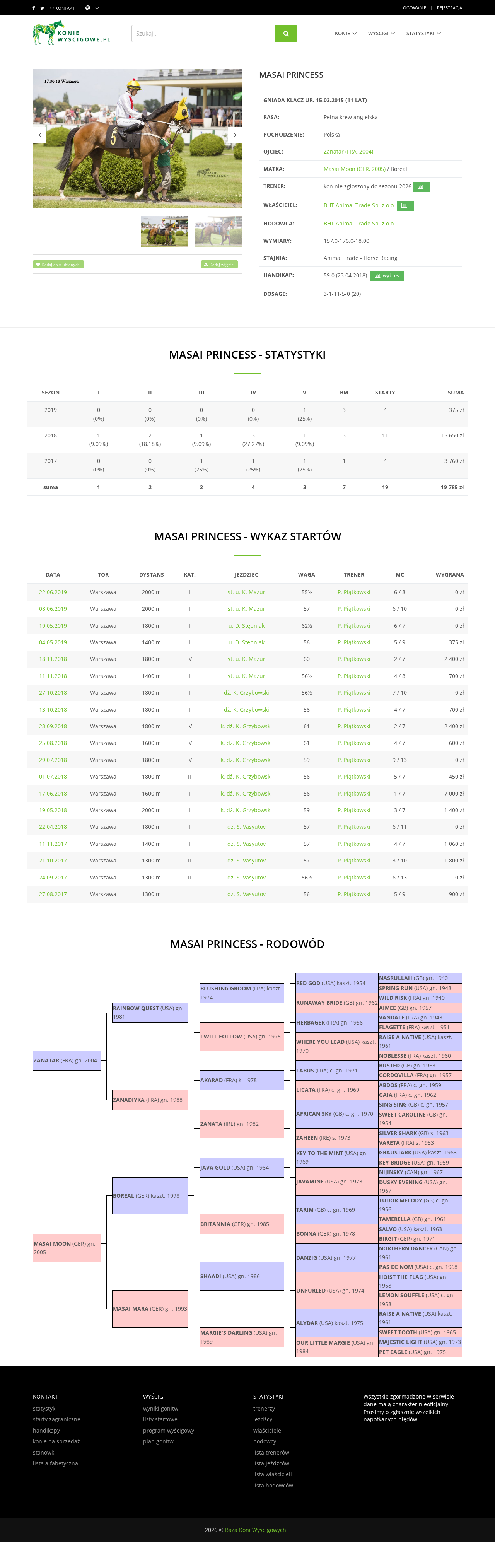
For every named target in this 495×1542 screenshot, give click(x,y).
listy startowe (160, 1419)
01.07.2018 (53, 776)
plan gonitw (158, 1441)
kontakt (65, 8)
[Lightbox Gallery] (137, 138)
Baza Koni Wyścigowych (255, 1529)
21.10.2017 (53, 860)
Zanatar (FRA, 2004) (348, 151)
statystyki (420, 33)
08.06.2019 (53, 608)
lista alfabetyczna (55, 1463)
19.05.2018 (53, 810)
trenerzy (264, 1408)
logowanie (413, 7)
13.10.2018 (53, 709)
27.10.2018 (53, 692)
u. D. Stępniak (247, 625)
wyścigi (378, 33)
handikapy (46, 1430)
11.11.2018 (53, 676)
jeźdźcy (262, 1419)
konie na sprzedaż (56, 1441)
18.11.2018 (53, 659)
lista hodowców (273, 1485)
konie (342, 33)
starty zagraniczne (56, 1419)
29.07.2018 (53, 759)
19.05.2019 (53, 625)
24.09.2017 (53, 877)
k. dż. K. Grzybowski (246, 726)
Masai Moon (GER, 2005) (355, 168)
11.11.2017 (53, 843)
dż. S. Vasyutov (246, 826)
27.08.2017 (53, 894)
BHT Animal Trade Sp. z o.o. (359, 205)
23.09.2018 (53, 726)
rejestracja (449, 7)
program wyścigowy (168, 1430)
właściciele (267, 1430)
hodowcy (264, 1441)
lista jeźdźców (271, 1463)
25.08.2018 (53, 742)
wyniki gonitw (160, 1408)
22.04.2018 (53, 826)
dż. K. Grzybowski (246, 692)
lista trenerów (271, 1452)
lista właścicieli (272, 1474)
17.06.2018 (53, 793)
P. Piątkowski (354, 592)
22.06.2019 (53, 592)
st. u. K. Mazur (246, 592)
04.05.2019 (53, 642)
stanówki (44, 1452)
